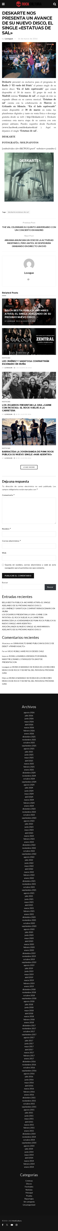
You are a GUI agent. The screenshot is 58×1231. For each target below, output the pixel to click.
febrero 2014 (29, 1164)
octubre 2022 (29, 851)
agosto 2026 (29, 712)
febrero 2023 (29, 839)
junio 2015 (29, 1116)
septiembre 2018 (29, 998)
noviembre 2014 (29, 1137)
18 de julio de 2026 (23, 414)
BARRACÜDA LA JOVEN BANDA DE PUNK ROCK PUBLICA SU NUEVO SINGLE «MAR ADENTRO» (28, 453)
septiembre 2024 (29, 782)
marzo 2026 (29, 727)
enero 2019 (29, 986)
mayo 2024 (29, 794)
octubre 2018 (29, 995)
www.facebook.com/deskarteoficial (20, 127)
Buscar (5, 582)
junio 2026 (29, 718)
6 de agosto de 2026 (23, 367)
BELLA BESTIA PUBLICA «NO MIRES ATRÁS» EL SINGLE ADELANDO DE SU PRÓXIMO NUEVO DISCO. (28, 314)
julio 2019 (29, 968)
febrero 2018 (29, 1019)
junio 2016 (29, 1079)
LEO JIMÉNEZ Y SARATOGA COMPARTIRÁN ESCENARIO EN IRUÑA (25, 362)
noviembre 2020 (29, 920)
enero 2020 (29, 950)
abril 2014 (29, 1158)
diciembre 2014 (29, 1134)
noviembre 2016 (29, 1064)
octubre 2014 (29, 1140)
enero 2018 (29, 1022)
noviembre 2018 (29, 992)
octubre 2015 (29, 1103)
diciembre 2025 (29, 736)
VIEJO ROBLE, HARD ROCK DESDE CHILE (26, 651)
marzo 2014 (29, 1161)
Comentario (8, 495)
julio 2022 (29, 860)
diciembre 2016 (29, 1061)
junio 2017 (29, 1043)
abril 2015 (29, 1122)
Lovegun (9, 39)
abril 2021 (29, 905)
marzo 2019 (29, 980)
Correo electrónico (11, 541)
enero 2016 (29, 1094)
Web (4, 553)
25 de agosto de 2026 (26, 321)
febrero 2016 (29, 1092)
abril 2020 (29, 941)
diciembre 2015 (29, 1097)
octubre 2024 (29, 779)
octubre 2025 (29, 742)
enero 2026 (29, 733)
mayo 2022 (29, 866)
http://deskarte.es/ (35, 116)
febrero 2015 (29, 1128)
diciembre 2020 (29, 917)
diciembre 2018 (29, 989)
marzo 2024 (29, 800)
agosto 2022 (29, 857)
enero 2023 (29, 842)
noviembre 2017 (29, 1028)
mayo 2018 (29, 1010)
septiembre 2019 (29, 962)
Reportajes (29, 1199)
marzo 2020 (29, 944)
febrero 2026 (29, 730)
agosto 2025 (29, 748)
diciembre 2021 (29, 881)
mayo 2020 (29, 938)
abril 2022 (29, 869)
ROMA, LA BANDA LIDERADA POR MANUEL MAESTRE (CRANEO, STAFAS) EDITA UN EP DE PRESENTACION (24, 659)
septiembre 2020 (29, 926)
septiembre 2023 (29, 818)
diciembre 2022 (29, 845)
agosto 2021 (29, 893)
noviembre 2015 (29, 1101)
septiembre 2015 (29, 1107)
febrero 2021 (29, 911)
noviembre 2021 (29, 884)
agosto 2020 (29, 929)
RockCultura (17, 1221)
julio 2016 (29, 1076)
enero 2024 (29, 806)
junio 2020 (29, 935)
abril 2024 (29, 797)
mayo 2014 (29, 1155)
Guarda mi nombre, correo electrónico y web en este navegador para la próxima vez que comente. (30, 566)
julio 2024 (29, 788)
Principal (29, 1193)
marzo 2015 (29, 1125)
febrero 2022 (29, 875)
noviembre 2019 (29, 956)
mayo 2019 (29, 974)
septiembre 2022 (29, 854)
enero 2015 (29, 1131)
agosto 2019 (29, 965)
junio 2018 (29, 1007)
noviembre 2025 (29, 739)
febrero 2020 (29, 947)
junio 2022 (29, 863)
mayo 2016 (29, 1082)
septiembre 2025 (29, 745)
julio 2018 (29, 1004)
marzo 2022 (29, 872)
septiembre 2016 (29, 1070)
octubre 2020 (29, 923)
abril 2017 (29, 1049)
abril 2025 (29, 761)
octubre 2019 (29, 959)
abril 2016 (29, 1085)
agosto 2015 (29, 1110)
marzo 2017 (29, 1052)
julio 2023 (29, 824)
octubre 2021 (29, 887)
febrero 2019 (29, 983)
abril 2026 (29, 724)
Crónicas (29, 1181)
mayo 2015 (29, 1119)
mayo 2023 (29, 830)
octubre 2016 (29, 1067)
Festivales (29, 1186)
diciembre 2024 (29, 772)
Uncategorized (29, 1205)
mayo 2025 (29, 757)
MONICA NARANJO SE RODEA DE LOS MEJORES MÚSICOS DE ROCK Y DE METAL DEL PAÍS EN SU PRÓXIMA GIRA (28, 670)
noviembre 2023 (29, 812)
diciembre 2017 (29, 1025)
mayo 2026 (29, 721)
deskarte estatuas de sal (18, 212)
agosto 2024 (29, 785)
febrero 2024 (29, 803)
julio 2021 (29, 896)
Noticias (10, 306)
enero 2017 (29, 1058)
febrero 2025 (29, 767)
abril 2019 (29, 977)
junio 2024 (29, 791)
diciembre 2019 (29, 953)
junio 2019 (29, 971)
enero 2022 (29, 878)
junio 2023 (29, 827)
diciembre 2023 (29, 809)
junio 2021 (29, 899)
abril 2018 (29, 1013)
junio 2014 (29, 1152)
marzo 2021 (29, 908)
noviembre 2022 (29, 848)
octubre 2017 (29, 1031)
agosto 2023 (29, 821)
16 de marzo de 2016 (28, 39)
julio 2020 (29, 932)
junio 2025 (29, 754)
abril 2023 (29, 833)
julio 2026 (29, 715)
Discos (29, 1184)
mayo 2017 (29, 1046)
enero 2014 (29, 1167)
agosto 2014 (29, 1146)
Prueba (29, 1196)
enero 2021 (29, 914)
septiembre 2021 (29, 890)
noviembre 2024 (29, 776)
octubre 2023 (29, 815)
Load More (29, 467)
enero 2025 (29, 770)
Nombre (6, 528)
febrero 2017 (29, 1055)
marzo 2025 (29, 763)
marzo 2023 (29, 836)
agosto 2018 (29, 1001)
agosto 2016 (29, 1073)
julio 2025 (29, 752)
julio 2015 (29, 1112)
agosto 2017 (29, 1037)
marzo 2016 (29, 1088)
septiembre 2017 (29, 1034)
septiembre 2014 (29, 1143)
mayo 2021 (29, 902)
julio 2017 (29, 1040)
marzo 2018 (29, 1016)
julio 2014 (29, 1149)
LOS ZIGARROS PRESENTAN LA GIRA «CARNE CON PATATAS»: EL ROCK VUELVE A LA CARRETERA (26, 408)
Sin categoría (29, 1202)
